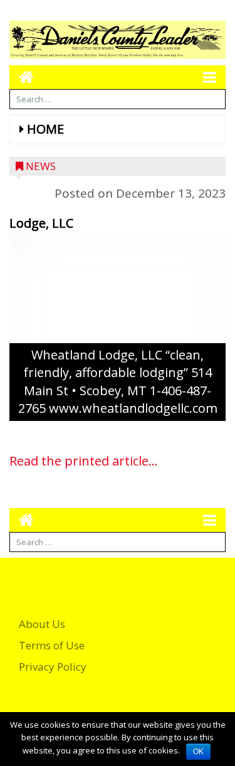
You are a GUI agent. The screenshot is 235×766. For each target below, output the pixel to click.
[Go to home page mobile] (21, 76)
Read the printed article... (83, 460)
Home (45, 128)
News (41, 166)
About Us (42, 624)
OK (198, 751)
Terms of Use (52, 645)
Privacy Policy (52, 666)
